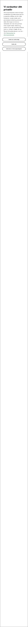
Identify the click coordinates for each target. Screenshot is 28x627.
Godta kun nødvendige (14, 39)
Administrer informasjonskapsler (14, 48)
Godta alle (14, 44)
